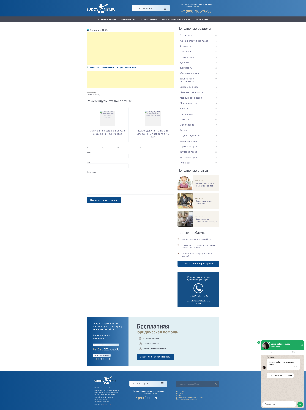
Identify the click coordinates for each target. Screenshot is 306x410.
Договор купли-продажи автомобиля (189, 397)
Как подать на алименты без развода (206, 220)
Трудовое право (188, 151)
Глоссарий (185, 51)
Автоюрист (186, 35)
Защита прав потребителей (187, 80)
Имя (89, 152)
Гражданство (187, 57)
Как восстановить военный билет (197, 239)
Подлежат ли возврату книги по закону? (197, 255)
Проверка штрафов (107, 19)
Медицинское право (191, 97)
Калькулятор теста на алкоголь (176, 19)
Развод (183, 130)
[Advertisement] (130, 48)
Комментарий (92, 172)
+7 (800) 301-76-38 (198, 295)
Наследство (186, 114)
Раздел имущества (190, 135)
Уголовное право (189, 157)
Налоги (184, 108)
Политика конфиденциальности (187, 399)
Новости (184, 119)
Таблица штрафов (148, 19)
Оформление (187, 124)
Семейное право (188, 140)
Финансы (185, 162)
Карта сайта (180, 391)
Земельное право (189, 86)
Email (89, 162)
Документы (186, 67)
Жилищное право (189, 73)
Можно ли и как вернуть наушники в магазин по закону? (198, 246)
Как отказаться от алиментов (204, 202)
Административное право (194, 40)
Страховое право (189, 146)
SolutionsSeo (106, 404)
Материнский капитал (192, 92)
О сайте (179, 395)
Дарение (184, 62)
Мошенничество (188, 103)
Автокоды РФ (202, 19)
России (196, 6)
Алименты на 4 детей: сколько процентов (205, 184)
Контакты (179, 393)
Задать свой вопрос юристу (198, 263)
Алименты (185, 46)
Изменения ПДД (128, 19)
